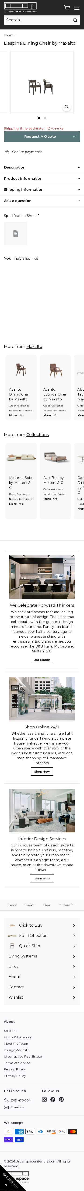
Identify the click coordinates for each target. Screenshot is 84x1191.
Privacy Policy (15, 1076)
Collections (37, 434)
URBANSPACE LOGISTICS (47, 904)
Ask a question (18, 200)
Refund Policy (15, 1069)
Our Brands (44, 661)
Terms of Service (17, 1063)
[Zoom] (66, 107)
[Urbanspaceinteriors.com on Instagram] (44, 1099)
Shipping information (24, 189)
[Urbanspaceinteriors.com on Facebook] (52, 1099)
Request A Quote (40, 136)
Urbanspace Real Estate (23, 1056)
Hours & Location (17, 1037)
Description (14, 167)
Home (8, 35)
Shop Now (43, 773)
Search (9, 1031)
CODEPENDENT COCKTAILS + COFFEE (67, 904)
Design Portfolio (17, 1050)
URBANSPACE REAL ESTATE (29, 904)
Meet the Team (16, 1043)
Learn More (43, 879)
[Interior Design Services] (42, 810)
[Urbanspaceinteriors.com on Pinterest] (61, 1099)
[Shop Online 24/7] (42, 699)
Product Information (23, 178)
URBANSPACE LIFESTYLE (12, 904)
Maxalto (34, 346)
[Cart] (66, 8)
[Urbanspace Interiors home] (18, 1177)
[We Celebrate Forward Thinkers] (42, 577)
